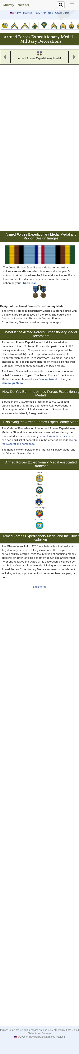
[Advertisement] (39, 105)
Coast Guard (62, 13)
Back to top (39, 586)
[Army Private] (14, 25)
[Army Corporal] (53, 25)
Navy (37, 13)
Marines (27, 13)
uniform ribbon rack (55, 436)
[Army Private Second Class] (25, 25)
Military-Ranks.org (16, 5)
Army (18, 13)
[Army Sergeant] (62, 25)
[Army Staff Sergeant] (71, 25)
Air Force (48, 13)
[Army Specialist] (44, 25)
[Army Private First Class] (35, 25)
